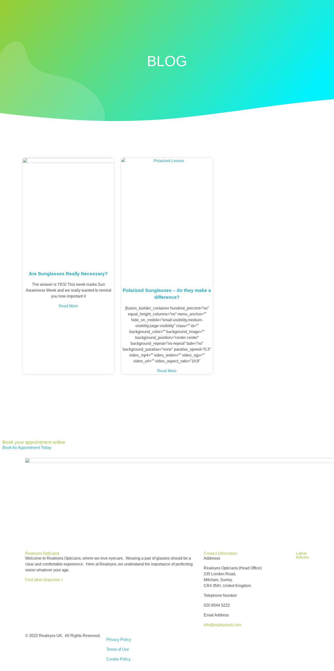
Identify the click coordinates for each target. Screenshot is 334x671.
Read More (68, 306)
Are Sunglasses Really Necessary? (68, 273)
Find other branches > (44, 580)
